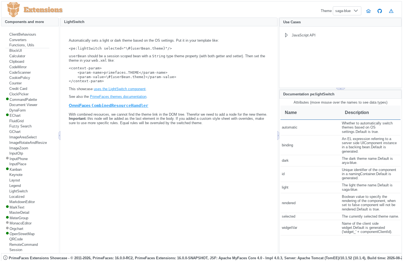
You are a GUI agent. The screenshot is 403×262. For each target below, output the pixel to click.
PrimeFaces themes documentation (118, 97)
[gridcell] (310, 127)
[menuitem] (27, 34)
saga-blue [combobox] (343, 11)
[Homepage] (368, 10)
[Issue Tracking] (391, 10)
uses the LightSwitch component (120, 89)
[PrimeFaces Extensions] (13, 9)
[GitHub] (380, 10)
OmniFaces (108, 105)
